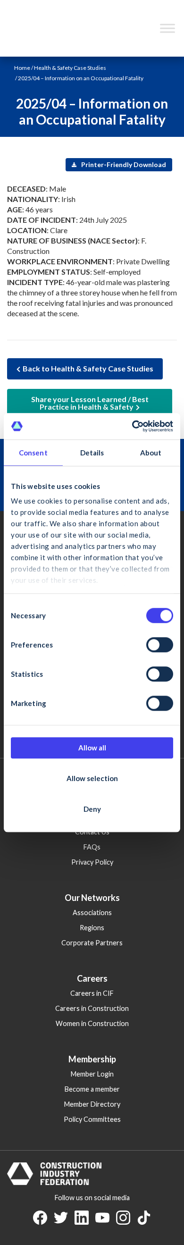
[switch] (159, 644)
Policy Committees (92, 1119)
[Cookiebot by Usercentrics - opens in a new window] (132, 426)
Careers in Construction (92, 1008)
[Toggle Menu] (167, 28)
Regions (92, 928)
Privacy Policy (92, 862)
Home (22, 67)
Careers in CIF (92, 993)
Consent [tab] (33, 452)
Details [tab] (92, 452)
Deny (92, 809)
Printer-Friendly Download (123, 164)
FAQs (92, 847)
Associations (92, 913)
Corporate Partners (92, 943)
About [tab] (151, 452)
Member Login (92, 1074)
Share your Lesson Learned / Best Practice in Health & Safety (90, 403)
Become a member (92, 1089)
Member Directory (92, 1104)
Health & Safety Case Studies (70, 67)
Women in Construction (92, 1023)
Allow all (92, 747)
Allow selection (92, 778)
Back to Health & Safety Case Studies (88, 368)
